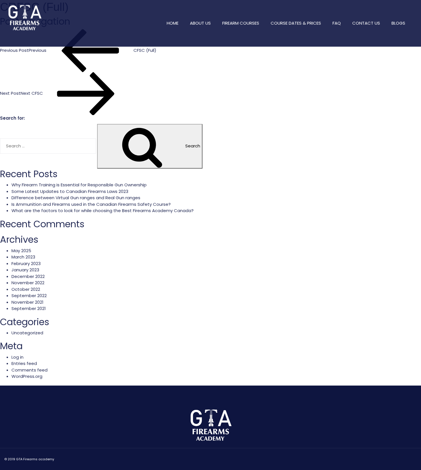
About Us (200, 23)
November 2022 (27, 283)
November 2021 (27, 302)
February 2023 (26, 263)
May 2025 (21, 251)
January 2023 (25, 270)
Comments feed (29, 370)
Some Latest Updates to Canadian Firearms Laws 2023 (69, 191)
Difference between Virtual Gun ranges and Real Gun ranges (75, 198)
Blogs (398, 23)
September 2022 (29, 296)
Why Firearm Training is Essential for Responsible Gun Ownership (79, 185)
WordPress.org (26, 376)
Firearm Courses (240, 23)
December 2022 (28, 276)
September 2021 (28, 308)
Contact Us (366, 23)
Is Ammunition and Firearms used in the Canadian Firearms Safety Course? (91, 204)
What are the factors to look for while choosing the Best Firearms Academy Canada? (102, 211)
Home (172, 23)
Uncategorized (27, 333)
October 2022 (25, 289)
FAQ (337, 23)
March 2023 (23, 257)
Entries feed (24, 363)
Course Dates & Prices (296, 23)
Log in (17, 357)
